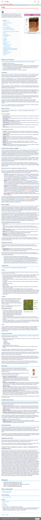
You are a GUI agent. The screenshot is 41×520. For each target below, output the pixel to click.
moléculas (28, 177)
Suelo (4, 503)
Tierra (17, 13)
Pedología (4, 504)
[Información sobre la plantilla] (39, 15)
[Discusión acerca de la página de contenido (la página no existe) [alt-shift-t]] (4, 9)
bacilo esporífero (28, 190)
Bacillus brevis (26, 191)
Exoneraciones (16, 518)
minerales (4, 67)
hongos (25, 216)
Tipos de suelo (5, 505)
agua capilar (16, 320)
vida (21, 13)
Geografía (7, 514)
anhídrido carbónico (18, 198)
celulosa (25, 175)
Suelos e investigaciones (7, 492)
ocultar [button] (8, 20)
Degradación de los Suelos (7, 491)
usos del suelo (5, 104)
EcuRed (7, 1)
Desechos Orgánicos (6, 506)
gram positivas (9, 191)
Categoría (3, 514)
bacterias (15, 175)
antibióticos (36, 188)
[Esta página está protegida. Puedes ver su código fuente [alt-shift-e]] (34, 9)
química (15, 78)
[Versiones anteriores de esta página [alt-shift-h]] (36, 9)
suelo (17, 110)
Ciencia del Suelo (5, 501)
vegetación (12, 214)
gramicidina (6, 192)
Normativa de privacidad (5, 518)
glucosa (20, 176)
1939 (19, 190)
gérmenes (26, 176)
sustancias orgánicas (27, 198)
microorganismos (7, 170)
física (13, 78)
